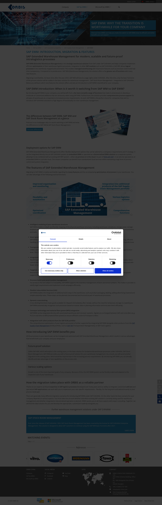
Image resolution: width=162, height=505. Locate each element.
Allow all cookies (108, 271)
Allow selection (81, 271)
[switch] (70, 262)
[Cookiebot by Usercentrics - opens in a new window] (113, 233)
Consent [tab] (53, 239)
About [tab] (109, 239)
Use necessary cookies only (54, 271)
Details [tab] (81, 239)
